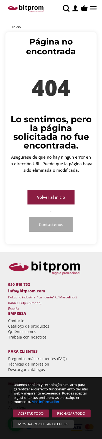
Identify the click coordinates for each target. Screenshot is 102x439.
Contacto (16, 320)
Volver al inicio (51, 197)
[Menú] (93, 8)
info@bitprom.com (26, 290)
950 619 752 (19, 284)
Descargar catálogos (26, 369)
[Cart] (84, 8)
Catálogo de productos (28, 326)
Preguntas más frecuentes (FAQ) (37, 358)
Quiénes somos (22, 331)
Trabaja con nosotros (27, 337)
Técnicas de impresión (28, 364)
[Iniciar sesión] (75, 8)
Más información (45, 401)
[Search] (66, 8)
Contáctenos (51, 224)
